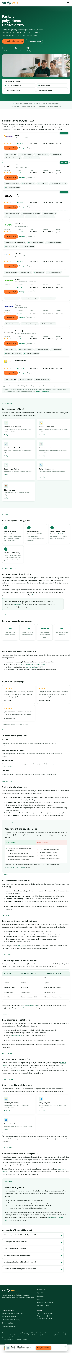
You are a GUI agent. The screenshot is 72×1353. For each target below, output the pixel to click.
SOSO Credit (19, 224)
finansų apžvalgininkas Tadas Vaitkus (32, 664)
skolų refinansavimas (39, 595)
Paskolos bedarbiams (45, 85)
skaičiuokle (17, 604)
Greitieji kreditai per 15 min (47, 90)
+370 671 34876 (46, 1313)
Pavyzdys (30, 148)
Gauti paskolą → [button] (11, 148)
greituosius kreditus (30, 1005)
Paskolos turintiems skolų (14, 90)
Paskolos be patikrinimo (14, 85)
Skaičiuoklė (58, 1348)
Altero (17, 135)
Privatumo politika (43, 1306)
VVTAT (40, 667)
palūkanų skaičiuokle (58, 534)
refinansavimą (17, 1035)
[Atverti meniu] (68, 3)
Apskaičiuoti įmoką (34, 41)
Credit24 (18, 253)
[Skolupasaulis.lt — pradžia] (10, 3)
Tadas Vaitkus (22, 946)
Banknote (18, 279)
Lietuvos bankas (31, 667)
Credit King (19, 331)
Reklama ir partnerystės (42, 391)
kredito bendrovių (29, 1008)
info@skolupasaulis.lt (52, 1316)
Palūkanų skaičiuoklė (9, 1326)
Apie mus (40, 1293)
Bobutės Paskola (20, 360)
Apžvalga (22, 148)
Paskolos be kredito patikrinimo (12, 1313)
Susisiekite (40, 1296)
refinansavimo (9, 867)
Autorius (40, 1299)
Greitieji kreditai (7, 1323)
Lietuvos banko (53, 813)
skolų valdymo (20, 867)
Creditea (18, 305)
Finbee (17, 165)
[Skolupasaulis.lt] (9, 1290)
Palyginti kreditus (43, 1348)
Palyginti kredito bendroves (13, 41)
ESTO (16, 194)
